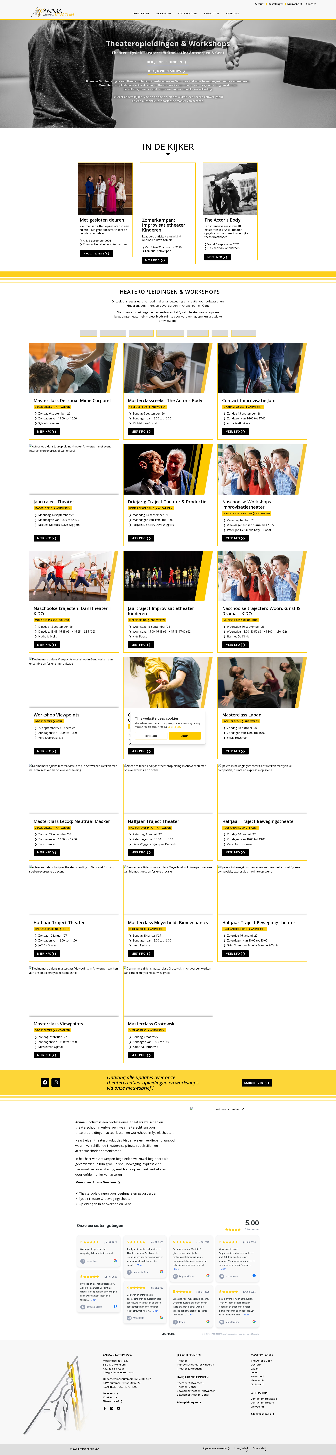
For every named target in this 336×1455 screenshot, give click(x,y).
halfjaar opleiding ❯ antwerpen (150, 827)
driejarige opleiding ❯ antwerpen (150, 508)
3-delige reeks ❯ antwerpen (52, 406)
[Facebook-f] (104, 1408)
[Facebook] (45, 1082)
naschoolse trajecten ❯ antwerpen (247, 513)
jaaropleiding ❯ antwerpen (52, 508)
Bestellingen (276, 4)
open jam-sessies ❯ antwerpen (243, 406)
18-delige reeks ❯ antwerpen (147, 406)
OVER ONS (232, 13)
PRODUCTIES (211, 13)
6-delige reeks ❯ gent (48, 721)
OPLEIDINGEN (141, 13)
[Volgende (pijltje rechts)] (330, 727)
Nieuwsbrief (294, 4)
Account (260, 4)
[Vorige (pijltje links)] (6, 727)
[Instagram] (55, 1082)
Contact (311, 4)
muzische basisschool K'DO (52, 620)
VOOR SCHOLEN (187, 13)
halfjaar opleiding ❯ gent (241, 827)
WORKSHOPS (163, 13)
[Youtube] (118, 1408)
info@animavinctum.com (118, 1372)
